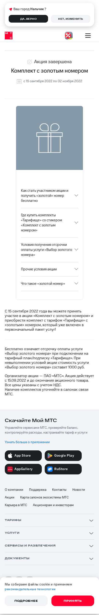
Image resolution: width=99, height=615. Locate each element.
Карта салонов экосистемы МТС (44, 497)
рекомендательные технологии (30, 589)
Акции (9, 497)
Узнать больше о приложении (27, 442)
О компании (14, 489)
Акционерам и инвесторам (53, 505)
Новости (78, 489)
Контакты (59, 489)
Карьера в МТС (16, 505)
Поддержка (37, 489)
